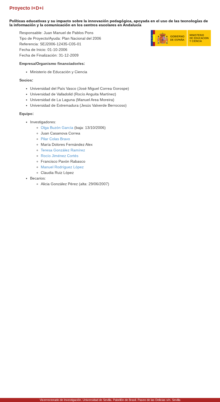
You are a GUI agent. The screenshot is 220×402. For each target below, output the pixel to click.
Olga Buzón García (57, 127)
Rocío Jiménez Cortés (59, 156)
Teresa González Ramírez (63, 150)
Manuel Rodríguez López (62, 167)
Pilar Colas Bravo (55, 139)
